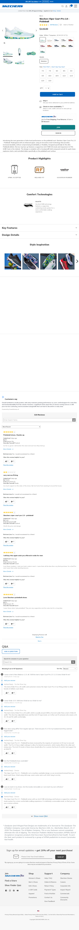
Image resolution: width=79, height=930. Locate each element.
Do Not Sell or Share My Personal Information (61, 914)
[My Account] (66, 6)
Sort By (59, 668)
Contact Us (48, 897)
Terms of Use (67, 862)
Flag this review (8, 465)
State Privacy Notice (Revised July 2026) (36, 914)
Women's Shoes (34, 878)
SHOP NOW (47, 11)
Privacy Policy (57, 862)
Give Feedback (49, 901)
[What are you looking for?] (62, 6)
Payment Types (50, 890)
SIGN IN (58, 133)
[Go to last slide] (2, 30)
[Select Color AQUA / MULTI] (43, 51)
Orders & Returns (50, 882)
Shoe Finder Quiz (13, 885)
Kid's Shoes (33, 886)
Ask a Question (11, 651)
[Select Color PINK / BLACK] (43, 45)
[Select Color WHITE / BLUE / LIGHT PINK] (57, 39)
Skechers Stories (66, 878)
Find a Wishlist (49, 893)
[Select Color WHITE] (50, 39)
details (51, 1)
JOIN (58, 127)
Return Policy (49, 886)
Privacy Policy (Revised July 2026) (14, 914)
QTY (41, 88)
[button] (8, 52)
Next (40, 641)
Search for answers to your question (16, 659)
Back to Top (39, 637)
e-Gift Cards (33, 890)
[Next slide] (36, 30)
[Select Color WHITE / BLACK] (64, 39)
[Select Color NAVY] (57, 45)
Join (6, 873)
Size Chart (46, 67)
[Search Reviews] (74, 420)
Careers (63, 882)
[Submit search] (73, 662)
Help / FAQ (48, 878)
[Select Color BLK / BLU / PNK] (71, 45)
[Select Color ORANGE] (50, 45)
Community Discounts (64, 898)
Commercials (64, 893)
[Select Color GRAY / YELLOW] (64, 45)
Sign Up (61, 857)
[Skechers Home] (12, 6)
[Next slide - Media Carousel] (77, 261)
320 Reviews (54, 25)
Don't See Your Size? (58, 67)
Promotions (33, 897)
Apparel (31, 893)
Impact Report (65, 890)
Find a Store (11, 881)
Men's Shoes (33, 882)
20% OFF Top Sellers (32, 1)
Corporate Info (65, 886)
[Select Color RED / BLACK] (71, 39)
